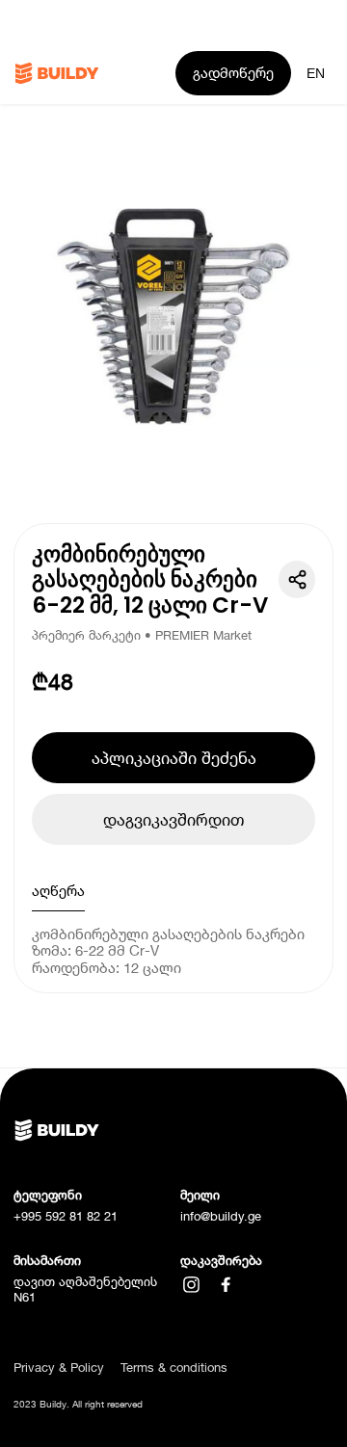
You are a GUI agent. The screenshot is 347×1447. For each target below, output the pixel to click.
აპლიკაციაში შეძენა (174, 758)
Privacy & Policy (58, 1367)
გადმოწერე (233, 72)
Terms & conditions (173, 1367)
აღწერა (58, 890)
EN (316, 73)
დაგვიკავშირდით (173, 819)
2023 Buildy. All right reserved (78, 1404)
